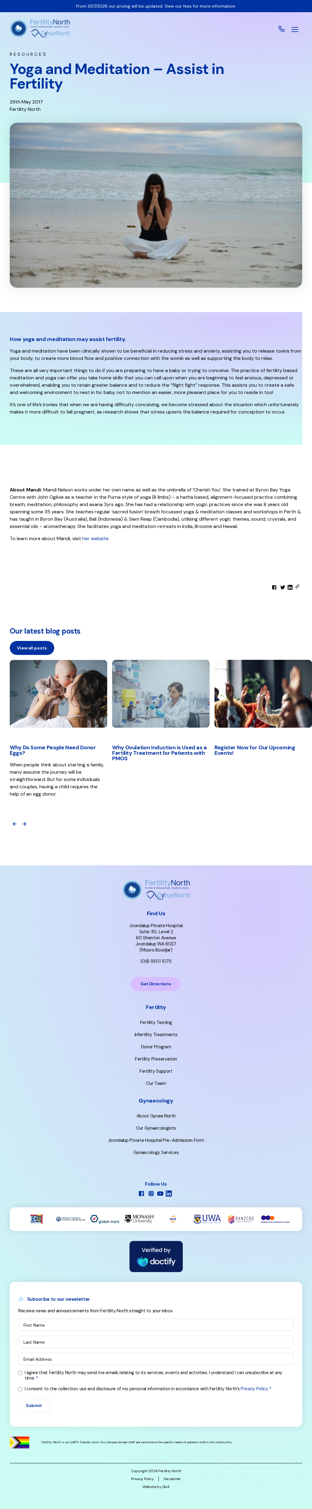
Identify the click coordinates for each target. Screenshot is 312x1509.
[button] (295, 29)
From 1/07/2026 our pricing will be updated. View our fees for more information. (156, 6)
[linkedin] (290, 587)
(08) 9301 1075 (156, 961)
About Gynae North (156, 1116)
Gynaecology (156, 1100)
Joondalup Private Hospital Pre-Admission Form (156, 1140)
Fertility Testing (156, 1022)
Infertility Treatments (156, 1035)
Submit (34, 1405)
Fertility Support (156, 1071)
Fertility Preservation (156, 1059)
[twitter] (282, 587)
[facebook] (274, 587)
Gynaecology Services (156, 1152)
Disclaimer (172, 1478)
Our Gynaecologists (156, 1128)
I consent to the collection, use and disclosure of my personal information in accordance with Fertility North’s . (146, 1388)
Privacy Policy (254, 1388)
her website (95, 538)
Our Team (156, 1083)
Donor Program (156, 1047)
